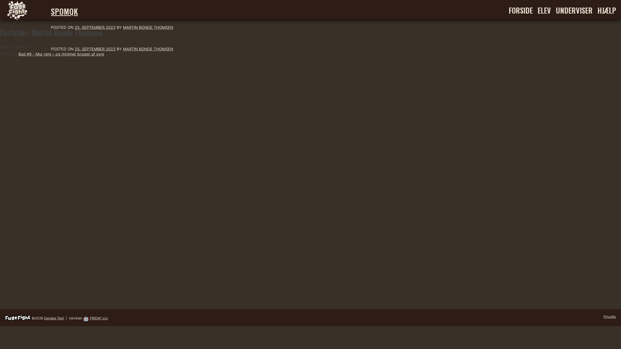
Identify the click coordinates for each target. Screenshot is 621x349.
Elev (544, 10)
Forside (521, 10)
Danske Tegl (54, 318)
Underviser (574, 10)
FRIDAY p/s (99, 318)
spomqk (64, 11)
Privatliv (610, 317)
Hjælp (606, 10)
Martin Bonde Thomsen (148, 27)
